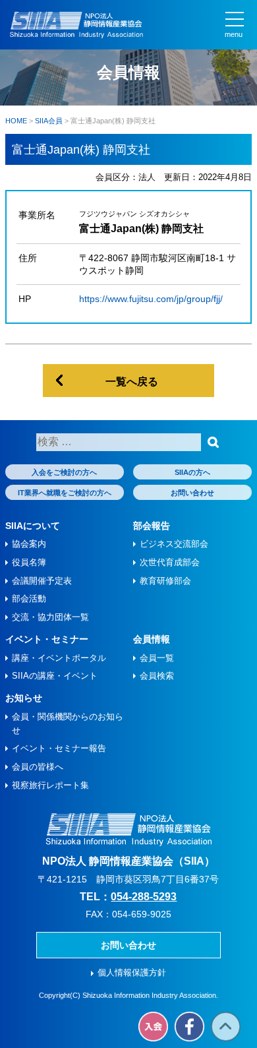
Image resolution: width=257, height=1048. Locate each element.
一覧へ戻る (131, 381)
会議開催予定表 (42, 581)
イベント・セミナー (46, 639)
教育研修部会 (165, 581)
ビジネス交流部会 (174, 544)
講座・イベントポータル (59, 658)
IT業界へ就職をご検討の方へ (64, 493)
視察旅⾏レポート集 (50, 785)
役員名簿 (29, 562)
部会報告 (151, 525)
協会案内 (29, 544)
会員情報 (151, 639)
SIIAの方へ (192, 472)
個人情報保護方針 (132, 972)
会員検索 (157, 676)
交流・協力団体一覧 (50, 617)
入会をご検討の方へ (64, 472)
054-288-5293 (144, 896)
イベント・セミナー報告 (59, 748)
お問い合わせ (192, 493)
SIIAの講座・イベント (55, 676)
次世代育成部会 (170, 562)
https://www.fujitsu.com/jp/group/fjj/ (151, 298)
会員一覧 (157, 658)
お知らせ (23, 698)
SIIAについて (32, 525)
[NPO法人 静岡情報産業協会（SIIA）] (76, 25)
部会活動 (29, 598)
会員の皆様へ (37, 767)
